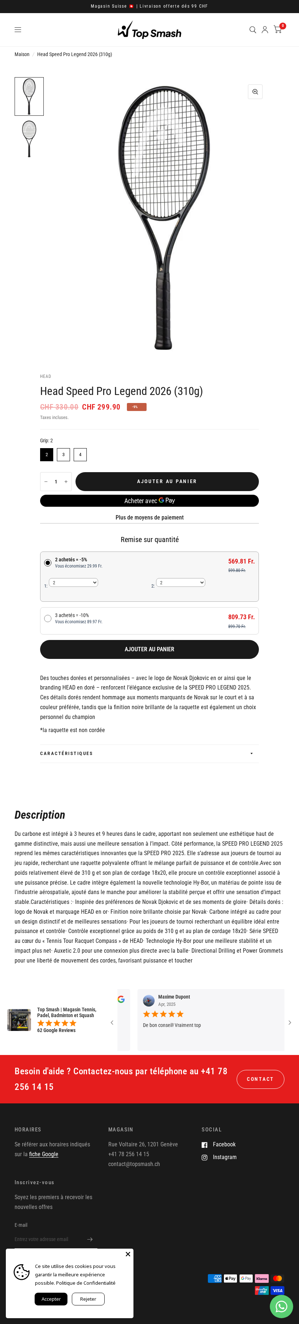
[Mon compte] (265, 29)
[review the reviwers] (280, 1001)
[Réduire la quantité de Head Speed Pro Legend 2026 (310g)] (45, 482)
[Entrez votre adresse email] (90, 1239)
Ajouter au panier (149, 649)
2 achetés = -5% (78, 563)
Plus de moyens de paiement (150, 517)
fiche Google (43, 1154)
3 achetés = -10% (78, 618)
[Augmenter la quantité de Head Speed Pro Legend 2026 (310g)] (66, 482)
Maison (22, 54)
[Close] (128, 1254)
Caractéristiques (66, 753)
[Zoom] (255, 91)
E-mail (21, 1225)
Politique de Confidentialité (86, 1283)
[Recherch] (253, 29)
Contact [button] (260, 1079)
